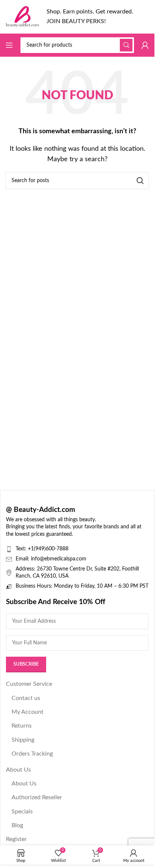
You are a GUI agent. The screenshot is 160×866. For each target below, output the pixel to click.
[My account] (145, 45)
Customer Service (29, 684)
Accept (77, 854)
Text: (22, 548)
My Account (28, 712)
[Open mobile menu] (9, 45)
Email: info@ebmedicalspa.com (51, 559)
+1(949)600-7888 (48, 548)
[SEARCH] (126, 45)
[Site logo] (22, 16)
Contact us (26, 698)
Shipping (23, 740)
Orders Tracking (32, 754)
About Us (18, 770)
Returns (22, 726)
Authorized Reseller (37, 797)
